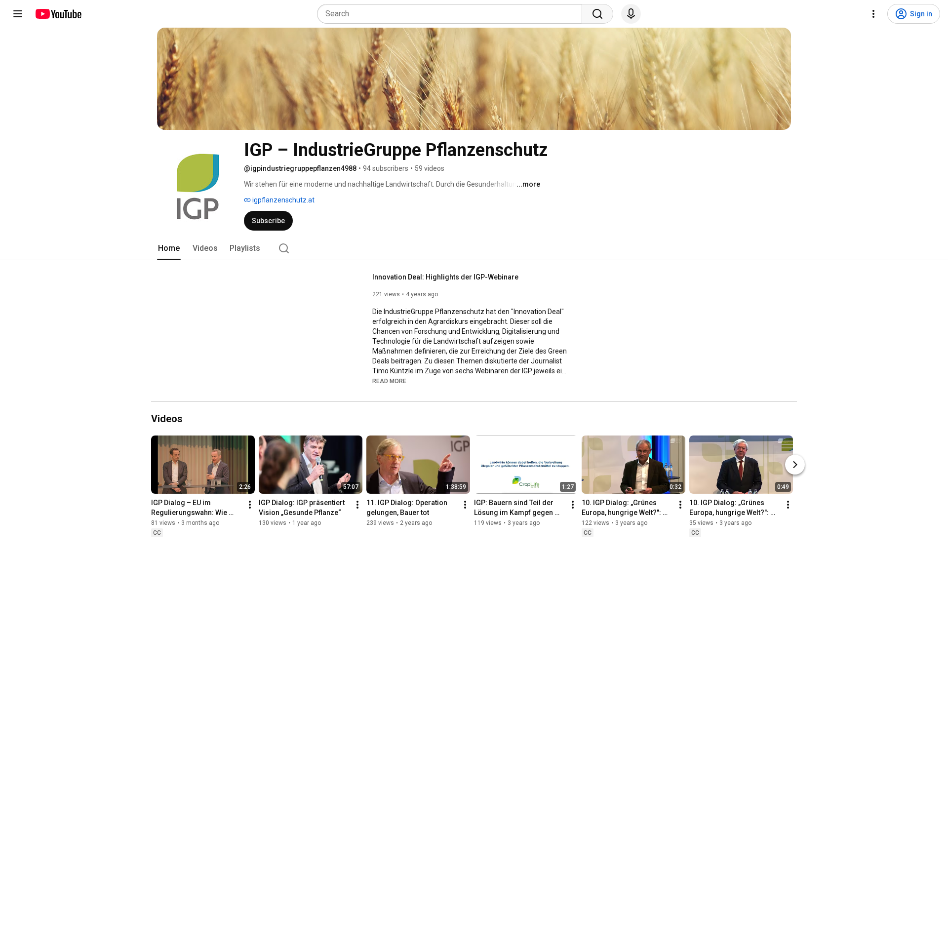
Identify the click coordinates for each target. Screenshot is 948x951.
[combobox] (452, 14)
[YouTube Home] (58, 14)
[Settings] (873, 14)
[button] (389, 381)
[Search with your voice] (631, 14)
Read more (389, 381)
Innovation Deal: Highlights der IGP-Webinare (445, 277)
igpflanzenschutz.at (283, 200)
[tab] (169, 248)
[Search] (597, 14)
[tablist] (474, 248)
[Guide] (18, 14)
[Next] (795, 465)
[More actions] (250, 505)
